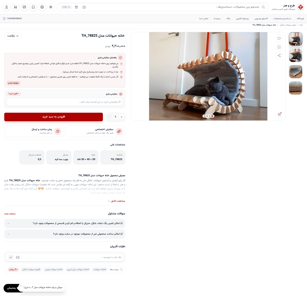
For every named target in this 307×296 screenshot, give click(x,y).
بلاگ (228, 18)
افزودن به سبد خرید (53, 117)
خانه (301, 25)
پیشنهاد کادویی (242, 18)
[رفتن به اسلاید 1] (296, 39)
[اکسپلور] (42, 7)
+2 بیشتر (13, 269)
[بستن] (21, 285)
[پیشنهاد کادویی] (76, 7)
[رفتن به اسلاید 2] (296, 55)
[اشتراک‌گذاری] (279, 55)
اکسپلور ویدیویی (261, 18)
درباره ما (217, 18)
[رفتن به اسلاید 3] (296, 72)
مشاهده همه (9, 213)
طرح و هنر (289, 6)
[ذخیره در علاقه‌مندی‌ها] (279, 47)
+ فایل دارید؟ (14, 93)
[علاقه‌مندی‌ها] (33, 7)
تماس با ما (203, 18)
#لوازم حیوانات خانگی (31, 269)
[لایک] (279, 38)
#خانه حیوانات (100, 269)
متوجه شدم (13, 83)
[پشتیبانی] (24, 7)
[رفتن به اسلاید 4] (296, 88)
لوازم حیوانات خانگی (288, 25)
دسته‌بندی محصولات (282, 18)
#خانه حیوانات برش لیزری (78, 269)
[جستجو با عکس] (84, 7)
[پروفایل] (6, 7)
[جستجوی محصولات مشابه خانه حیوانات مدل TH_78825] (279, 114)
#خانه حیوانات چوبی (53, 269)
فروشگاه (300, 18)
